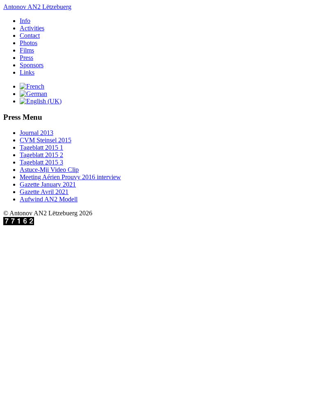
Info (25, 20)
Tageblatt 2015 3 (41, 162)
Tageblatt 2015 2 (41, 154)
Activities (32, 28)
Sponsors (31, 65)
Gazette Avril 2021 (44, 191)
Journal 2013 (36, 132)
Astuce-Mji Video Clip (49, 169)
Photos (28, 42)
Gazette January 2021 (48, 184)
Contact (30, 35)
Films (27, 50)
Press (26, 57)
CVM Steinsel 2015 (45, 140)
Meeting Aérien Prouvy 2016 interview (70, 176)
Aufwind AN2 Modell (49, 199)
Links (27, 72)
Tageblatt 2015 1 (41, 147)
